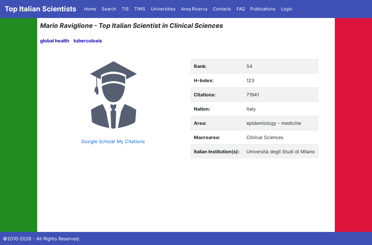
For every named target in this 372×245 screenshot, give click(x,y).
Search (109, 9)
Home (90, 9)
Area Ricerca (194, 9)
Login (286, 9)
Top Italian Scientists (40, 9)
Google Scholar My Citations (113, 141)
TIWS (139, 9)
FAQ (241, 9)
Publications (263, 9)
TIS (125, 9)
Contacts (222, 9)
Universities (163, 9)
